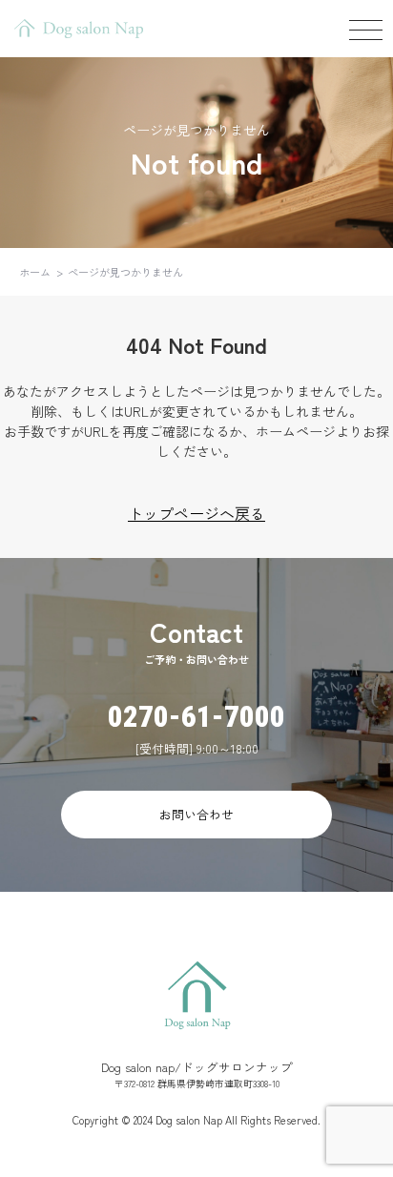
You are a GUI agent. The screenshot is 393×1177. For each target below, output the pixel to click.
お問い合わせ (196, 814)
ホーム (35, 271)
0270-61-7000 (196, 716)
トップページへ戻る (196, 513)
